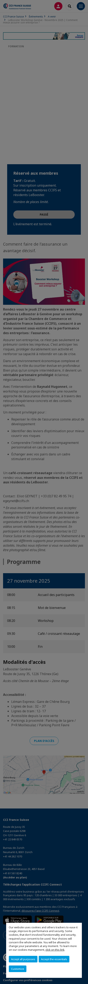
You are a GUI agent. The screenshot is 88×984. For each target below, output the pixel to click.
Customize (17, 969)
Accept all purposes (23, 959)
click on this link (54, 950)
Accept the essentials (54, 959)
